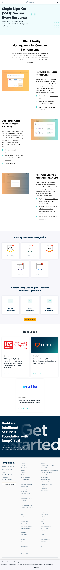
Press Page (43, 523)
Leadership (43, 516)
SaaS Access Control (25, 493)
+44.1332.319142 (8, 469)
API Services (23, 465)
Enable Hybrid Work (45, 474)
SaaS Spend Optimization (26, 498)
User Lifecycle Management (27, 507)
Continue (36, 567)
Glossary (42, 544)
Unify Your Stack (44, 488)
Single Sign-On (24, 500)
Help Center (43, 541)
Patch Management (25, 488)
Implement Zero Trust (45, 479)
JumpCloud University (25, 551)
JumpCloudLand (24, 553)
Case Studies (24, 548)
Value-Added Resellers (26, 528)
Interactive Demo (24, 546)
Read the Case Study (9, 373)
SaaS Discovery (24, 496)
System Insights (24, 503)
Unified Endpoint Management (27, 505)
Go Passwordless (44, 477)
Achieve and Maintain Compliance (48, 465)
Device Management (25, 477)
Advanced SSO (14, 163)
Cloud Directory (24, 467)
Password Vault (24, 486)
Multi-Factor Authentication (27, 484)
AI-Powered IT (44, 467)
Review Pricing (9, 484)
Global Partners (24, 521)
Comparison (43, 493)
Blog (22, 541)
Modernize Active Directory (46, 481)
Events (22, 537)
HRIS (22, 481)
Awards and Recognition (46, 526)
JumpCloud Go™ (51, 84)
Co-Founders (43, 519)
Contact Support (44, 537)
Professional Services (45, 539)
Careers (42, 521)
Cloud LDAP (23, 470)
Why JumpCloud (44, 490)
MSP (22, 514)
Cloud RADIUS (24, 472)
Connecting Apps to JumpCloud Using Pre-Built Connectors (14, 158)
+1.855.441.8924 (8, 468)
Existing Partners (24, 519)
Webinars (23, 539)
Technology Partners (25, 523)
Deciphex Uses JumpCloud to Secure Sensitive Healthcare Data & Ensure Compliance (44, 361)
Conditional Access (25, 474)
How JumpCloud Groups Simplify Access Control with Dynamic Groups (48, 201)
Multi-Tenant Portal (25, 516)
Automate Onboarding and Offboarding (49, 470)
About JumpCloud (44, 514)
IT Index (22, 544)
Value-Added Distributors (26, 526)
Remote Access (24, 491)
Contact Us (43, 530)
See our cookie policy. (48, 564)
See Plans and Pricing (30, 319)
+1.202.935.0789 (10, 466)
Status (42, 546)
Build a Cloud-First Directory (47, 472)
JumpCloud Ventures (45, 528)
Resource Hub (24, 534)
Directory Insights (25, 479)
